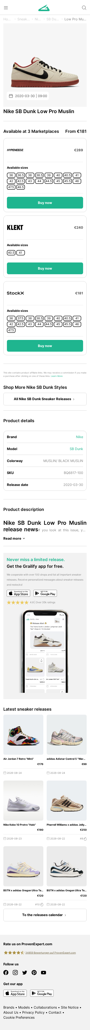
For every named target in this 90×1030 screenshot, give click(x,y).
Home (8, 19)
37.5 (20, 318)
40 (58, 175)
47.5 (11, 187)
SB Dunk (53, 19)
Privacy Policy (33, 1012)
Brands (8, 1007)
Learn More (57, 376)
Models (24, 1007)
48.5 (20, 187)
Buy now (45, 203)
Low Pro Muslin (75, 19)
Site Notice (69, 1007)
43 (30, 181)
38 (30, 175)
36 (11, 175)
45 (58, 181)
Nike (38, 19)
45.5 (67, 181)
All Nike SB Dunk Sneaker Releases (42, 399)
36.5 (20, 175)
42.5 (20, 181)
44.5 (48, 181)
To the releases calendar (42, 915)
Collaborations (45, 1007)
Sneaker (23, 19)
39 (49, 175)
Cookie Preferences (19, 1017)
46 (77, 181)
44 (39, 181)
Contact (55, 1012)
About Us (10, 1012)
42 (11, 181)
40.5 (67, 175)
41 (77, 175)
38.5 (39, 175)
